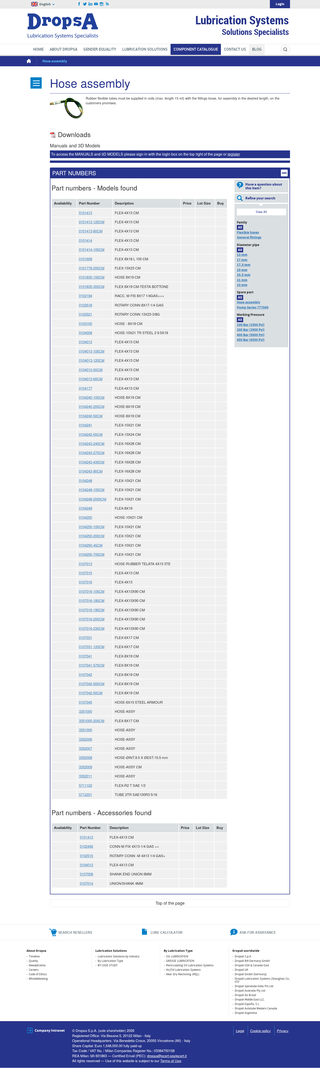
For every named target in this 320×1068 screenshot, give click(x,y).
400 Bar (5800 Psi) (250, 334)
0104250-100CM (91, 526)
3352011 (85, 775)
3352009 (85, 766)
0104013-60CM (91, 378)
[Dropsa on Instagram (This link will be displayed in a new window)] (102, 4)
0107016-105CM (91, 591)
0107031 (85, 637)
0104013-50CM (91, 369)
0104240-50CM (91, 415)
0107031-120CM (91, 646)
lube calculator (166, 932)
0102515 (86, 855)
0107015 (85, 572)
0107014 (86, 883)
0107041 (85, 655)
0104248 (85, 480)
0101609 (85, 258)
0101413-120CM (91, 221)
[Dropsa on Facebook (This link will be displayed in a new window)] (79, 4)
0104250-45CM (91, 545)
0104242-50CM (91, 434)
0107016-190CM (91, 609)
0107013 (85, 563)
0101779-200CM (91, 267)
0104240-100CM (91, 397)
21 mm (242, 280)
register (233, 154)
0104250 (85, 517)
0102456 (86, 846)
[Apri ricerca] (285, 49)
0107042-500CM (91, 683)
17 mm (242, 260)
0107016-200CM (91, 618)
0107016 (85, 581)
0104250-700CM (91, 554)
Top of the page (170, 903)
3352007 (85, 748)
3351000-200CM (91, 720)
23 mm (242, 285)
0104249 (85, 508)
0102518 (85, 304)
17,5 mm (243, 264)
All (240, 227)
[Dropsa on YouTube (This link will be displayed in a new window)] (96, 4)
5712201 (85, 794)
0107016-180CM (91, 600)
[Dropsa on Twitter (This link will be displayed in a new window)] (85, 4)
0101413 (85, 212)
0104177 (85, 388)
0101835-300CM (91, 286)
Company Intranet (50, 1030)
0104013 (85, 341)
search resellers (75, 932)
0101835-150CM (91, 277)
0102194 (85, 295)
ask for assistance (258, 932)
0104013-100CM (91, 351)
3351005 (85, 729)
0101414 (85, 240)
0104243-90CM (91, 471)
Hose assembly (248, 302)
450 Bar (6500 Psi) (250, 339)
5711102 (85, 785)
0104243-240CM (91, 443)
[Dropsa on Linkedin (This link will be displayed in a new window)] (91, 4)
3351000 (85, 711)
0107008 (86, 873)
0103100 (85, 323)
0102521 (85, 314)
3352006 (85, 739)
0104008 (85, 332)
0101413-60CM (91, 230)
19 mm (242, 270)
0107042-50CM (91, 692)
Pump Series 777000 (252, 307)
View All (261, 211)
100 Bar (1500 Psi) (250, 324)
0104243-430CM (91, 461)
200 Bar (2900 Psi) (250, 329)
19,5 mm (243, 275)
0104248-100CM (91, 489)
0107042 (85, 674)
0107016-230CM (91, 628)
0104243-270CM (91, 452)
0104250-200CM (91, 535)
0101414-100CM (91, 249)
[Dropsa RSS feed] (107, 4)
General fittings (249, 237)
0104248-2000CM (92, 499)
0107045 (85, 702)
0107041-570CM (91, 665)
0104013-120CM (91, 360)
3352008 (85, 757)
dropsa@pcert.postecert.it (167, 1055)
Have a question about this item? (263, 186)
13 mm (242, 254)
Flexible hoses (248, 232)
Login (280, 4)
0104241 (85, 424)
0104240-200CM (91, 406)
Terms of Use (170, 1060)
